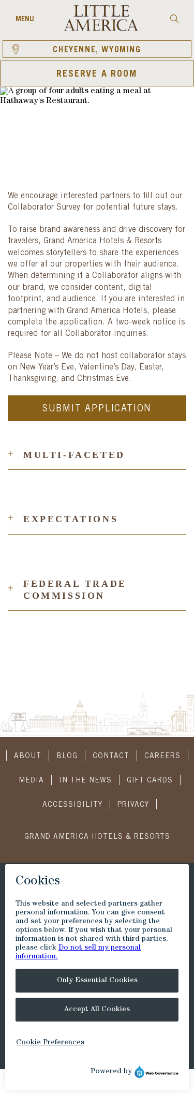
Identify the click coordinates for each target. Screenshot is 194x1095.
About (27, 756)
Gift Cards (150, 781)
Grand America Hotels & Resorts (97, 837)
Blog (67, 756)
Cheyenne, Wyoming (97, 50)
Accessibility (72, 805)
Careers (162, 756)
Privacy (133, 805)
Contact (111, 756)
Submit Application (97, 409)
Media (31, 781)
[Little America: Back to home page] (101, 29)
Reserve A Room (96, 74)
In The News (85, 781)
